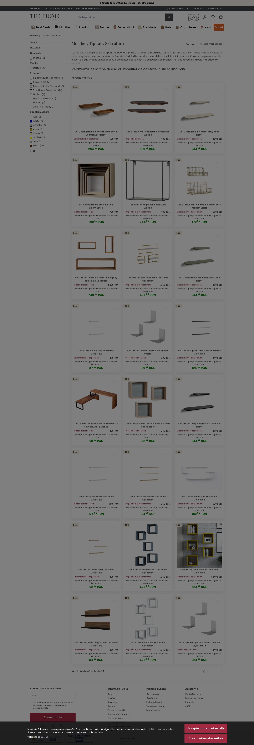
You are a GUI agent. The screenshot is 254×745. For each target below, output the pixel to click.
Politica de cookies (159, 729)
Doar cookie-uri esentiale (206, 738)
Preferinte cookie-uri (37, 736)
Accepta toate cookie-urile (205, 728)
